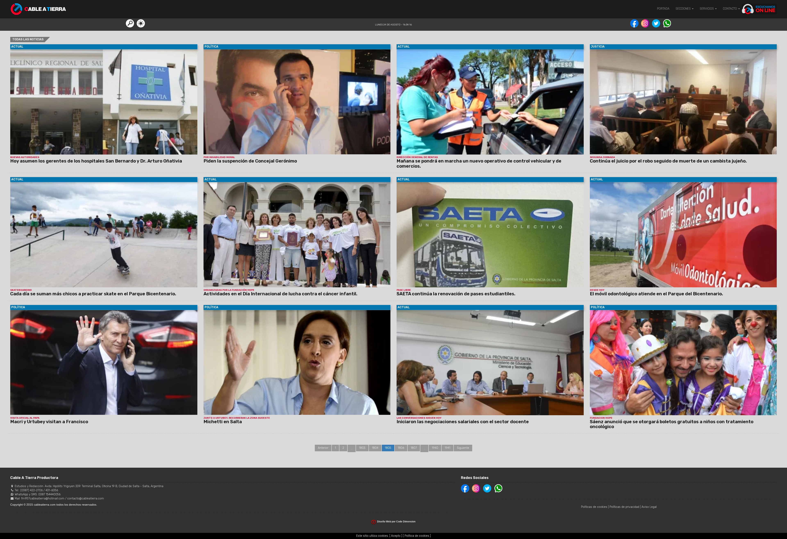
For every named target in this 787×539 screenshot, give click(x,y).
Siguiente (463, 448)
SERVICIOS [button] (707, 8)
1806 (401, 448)
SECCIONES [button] (683, 8)
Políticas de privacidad (624, 507)
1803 (362, 448)
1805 (388, 448)
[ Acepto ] (395, 536)
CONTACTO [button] (730, 8)
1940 (435, 448)
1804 (375, 448)
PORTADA (663, 8)
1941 (447, 448)
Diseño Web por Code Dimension (396, 521)
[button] (130, 23)
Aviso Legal (649, 507)
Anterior (323, 448)
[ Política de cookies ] (417, 536)
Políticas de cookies (594, 507)
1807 (414, 448)
